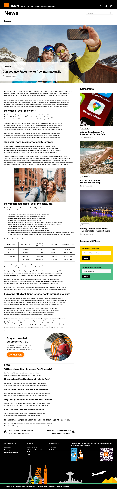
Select (86, 258)
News (11, 13)
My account (52, 447)
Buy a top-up (8, 450)
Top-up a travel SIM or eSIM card (91, 267)
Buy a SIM (7, 447)
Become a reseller (63, 486)
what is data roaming (35, 152)
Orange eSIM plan (22, 385)
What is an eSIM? (31, 447)
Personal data (42, 486)
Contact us (52, 450)
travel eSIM (58, 156)
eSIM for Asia (50, 300)
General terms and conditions (25, 486)
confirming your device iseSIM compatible (37, 319)
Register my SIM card (11, 452)
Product (7, 21)
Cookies (52, 486)
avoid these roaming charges (15, 156)
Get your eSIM (15, 354)
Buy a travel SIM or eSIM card (90, 248)
